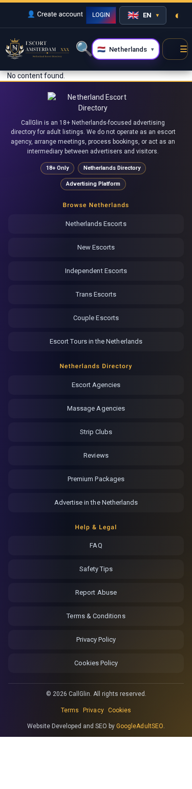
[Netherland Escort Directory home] (93, 102)
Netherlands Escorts (96, 224)
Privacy (93, 710)
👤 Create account (55, 14)
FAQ (96, 545)
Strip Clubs (96, 432)
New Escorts (96, 247)
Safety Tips (96, 569)
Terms (70, 710)
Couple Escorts (96, 318)
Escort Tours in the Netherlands (96, 341)
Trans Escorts (96, 294)
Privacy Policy (96, 639)
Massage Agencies (96, 408)
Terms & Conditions (96, 616)
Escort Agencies (96, 385)
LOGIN (101, 14)
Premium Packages (96, 479)
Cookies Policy (96, 663)
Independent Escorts (96, 271)
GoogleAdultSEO (139, 726)
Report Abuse (96, 592)
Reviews (95, 455)
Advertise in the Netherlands (96, 502)
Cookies (119, 710)
